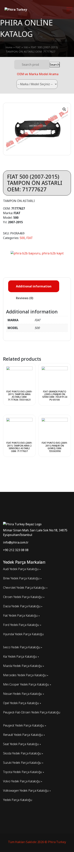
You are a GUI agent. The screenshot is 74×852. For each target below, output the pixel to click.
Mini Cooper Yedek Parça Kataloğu (26, 684)
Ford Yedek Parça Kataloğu (21, 625)
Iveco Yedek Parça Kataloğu (21, 647)
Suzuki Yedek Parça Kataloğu (22, 762)
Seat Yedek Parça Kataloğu (21, 744)
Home (9, 47)
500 (26, 47)
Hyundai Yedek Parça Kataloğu (23, 634)
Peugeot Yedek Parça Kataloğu (23, 725)
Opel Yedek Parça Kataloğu (21, 703)
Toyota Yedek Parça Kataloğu (22, 772)
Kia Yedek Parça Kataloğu (20, 656)
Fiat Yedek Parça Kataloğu (20, 615)
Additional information (33, 286)
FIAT (18, 47)
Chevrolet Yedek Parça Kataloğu (24, 587)
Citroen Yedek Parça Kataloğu (22, 597)
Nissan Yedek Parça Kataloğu (22, 694)
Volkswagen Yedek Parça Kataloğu (26, 790)
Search (54, 64)
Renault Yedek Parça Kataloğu (23, 735)
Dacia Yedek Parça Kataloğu (21, 606)
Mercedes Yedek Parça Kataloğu (24, 675)
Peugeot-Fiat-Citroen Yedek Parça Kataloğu (31, 712)
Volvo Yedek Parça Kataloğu (21, 781)
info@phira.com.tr (15, 542)
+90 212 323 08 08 (15, 550)
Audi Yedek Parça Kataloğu (21, 569)
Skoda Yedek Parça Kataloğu (22, 753)
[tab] (33, 286)
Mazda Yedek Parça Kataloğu (22, 666)
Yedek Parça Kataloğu (17, 800)
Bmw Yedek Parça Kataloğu (21, 578)
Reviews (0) (24, 298)
